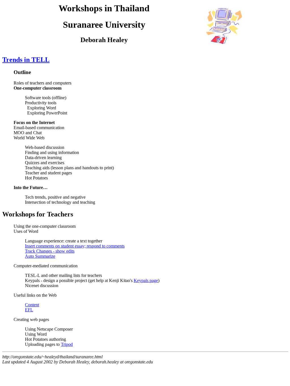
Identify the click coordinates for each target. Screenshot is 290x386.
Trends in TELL (26, 59)
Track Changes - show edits (49, 251)
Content (32, 304)
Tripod (67, 344)
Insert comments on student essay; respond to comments (75, 246)
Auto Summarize (40, 256)
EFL (29, 309)
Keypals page (146, 280)
